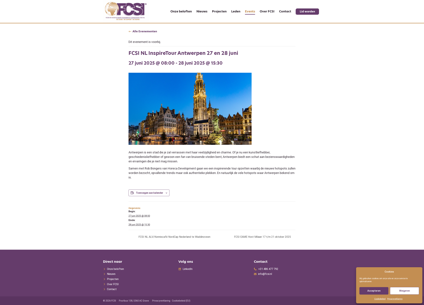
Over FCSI (267, 11)
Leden (235, 11)
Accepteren (374, 290)
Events (250, 11)
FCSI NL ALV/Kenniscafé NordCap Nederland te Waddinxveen (174, 236)
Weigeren (404, 290)
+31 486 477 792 (268, 269)
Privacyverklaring (394, 299)
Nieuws (201, 11)
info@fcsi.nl (265, 274)
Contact (285, 11)
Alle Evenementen (144, 31)
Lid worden (307, 11)
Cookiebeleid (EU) (181, 300)
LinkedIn (187, 269)
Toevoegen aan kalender (149, 193)
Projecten (219, 11)
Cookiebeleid (380, 299)
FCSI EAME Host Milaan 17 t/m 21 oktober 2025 (263, 236)
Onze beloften (181, 11)
